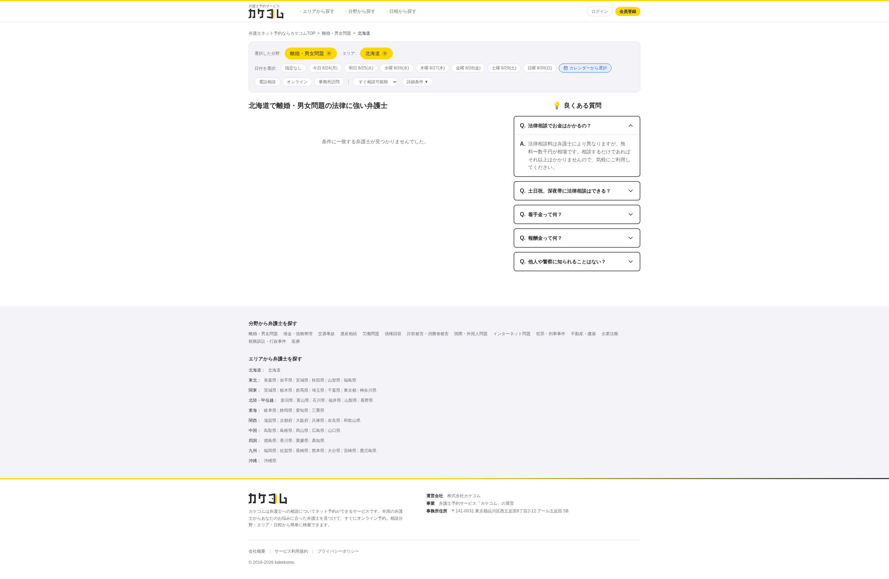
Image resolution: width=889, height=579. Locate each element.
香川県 (286, 440)
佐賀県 (286, 450)
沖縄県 (270, 460)
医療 (296, 341)
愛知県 (302, 410)
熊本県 (318, 450)
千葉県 (334, 390)
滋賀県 (270, 420)
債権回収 (393, 333)
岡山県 (302, 430)
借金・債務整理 (298, 333)
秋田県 (318, 380)
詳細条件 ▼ (418, 81)
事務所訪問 (329, 81)
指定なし (293, 68)
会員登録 (628, 11)
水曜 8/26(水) (396, 68)
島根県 (286, 430)
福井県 (335, 400)
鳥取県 (270, 430)
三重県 (318, 410)
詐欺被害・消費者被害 (428, 333)
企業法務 (609, 333)
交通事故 (326, 333)
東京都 (350, 390)
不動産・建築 (583, 333)
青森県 (270, 380)
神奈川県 (368, 390)
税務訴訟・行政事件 (267, 341)
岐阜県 (270, 410)
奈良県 (334, 420)
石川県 (319, 400)
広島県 (318, 430)
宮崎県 (350, 450)
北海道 (274, 370)
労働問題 (371, 333)
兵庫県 (318, 420)
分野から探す (360, 11)
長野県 (366, 400)
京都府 (286, 420)
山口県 (334, 430)
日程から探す (401, 11)
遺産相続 (348, 333)
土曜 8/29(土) (504, 68)
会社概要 (257, 551)
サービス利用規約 (291, 551)
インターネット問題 (512, 333)
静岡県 (286, 410)
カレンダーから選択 (588, 68)
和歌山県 (352, 420)
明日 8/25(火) (361, 68)
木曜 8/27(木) (432, 68)
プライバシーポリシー (338, 551)
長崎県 (302, 450)
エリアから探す (317, 11)
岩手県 (286, 380)
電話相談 (267, 81)
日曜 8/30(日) (539, 68)
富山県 (303, 400)
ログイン (599, 11)
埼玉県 (318, 390)
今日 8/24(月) (325, 68)
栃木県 (286, 390)
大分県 (334, 450)
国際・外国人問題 (471, 333)
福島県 (350, 380)
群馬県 (302, 390)
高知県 (318, 440)
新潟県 (287, 400)
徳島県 (270, 440)
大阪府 (302, 420)
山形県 (334, 380)
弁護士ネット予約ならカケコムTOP (282, 33)
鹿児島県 (368, 450)
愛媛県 (302, 440)
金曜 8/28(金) (468, 68)
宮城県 (302, 380)
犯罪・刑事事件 (550, 333)
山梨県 (350, 400)
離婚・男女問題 (336, 33)
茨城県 (270, 390)
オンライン (297, 81)
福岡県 (270, 450)
